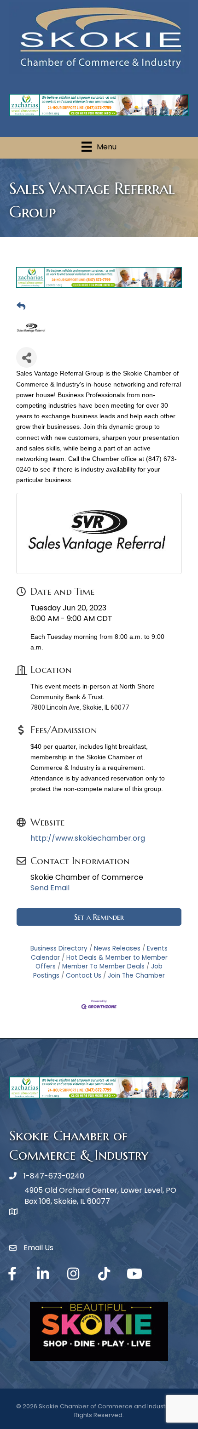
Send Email (50, 887)
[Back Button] (21, 306)
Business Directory (58, 948)
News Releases (117, 948)
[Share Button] (26, 357)
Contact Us (83, 975)
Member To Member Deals (103, 966)
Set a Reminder (99, 917)
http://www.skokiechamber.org (87, 838)
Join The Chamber (136, 975)
